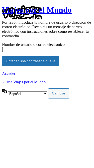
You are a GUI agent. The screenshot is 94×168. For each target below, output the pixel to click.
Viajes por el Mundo (37, 9)
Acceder (8, 73)
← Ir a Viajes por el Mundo (24, 82)
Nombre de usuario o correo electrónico (33, 44)
